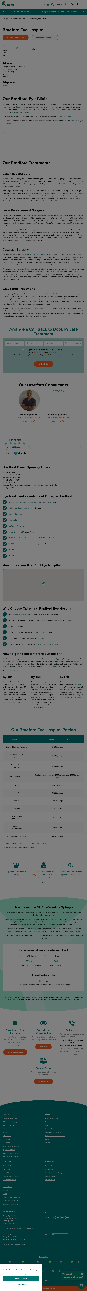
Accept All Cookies (20, 1278)
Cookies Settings (21, 1284)
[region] (21, 1277)
